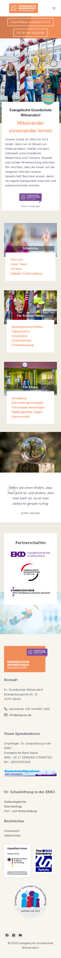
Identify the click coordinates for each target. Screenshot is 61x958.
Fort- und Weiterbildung (20, 811)
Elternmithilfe (21, 416)
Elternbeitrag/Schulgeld (27, 403)
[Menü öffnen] (54, 8)
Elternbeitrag (13, 806)
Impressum (11, 831)
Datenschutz (12, 835)
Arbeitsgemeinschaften (27, 326)
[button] (30, 22)
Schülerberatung (23, 345)
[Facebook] (7, 935)
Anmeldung (19, 398)
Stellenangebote (15, 801)
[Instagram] (13, 935)
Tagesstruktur (21, 331)
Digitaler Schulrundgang (26, 273)
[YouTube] (20, 935)
